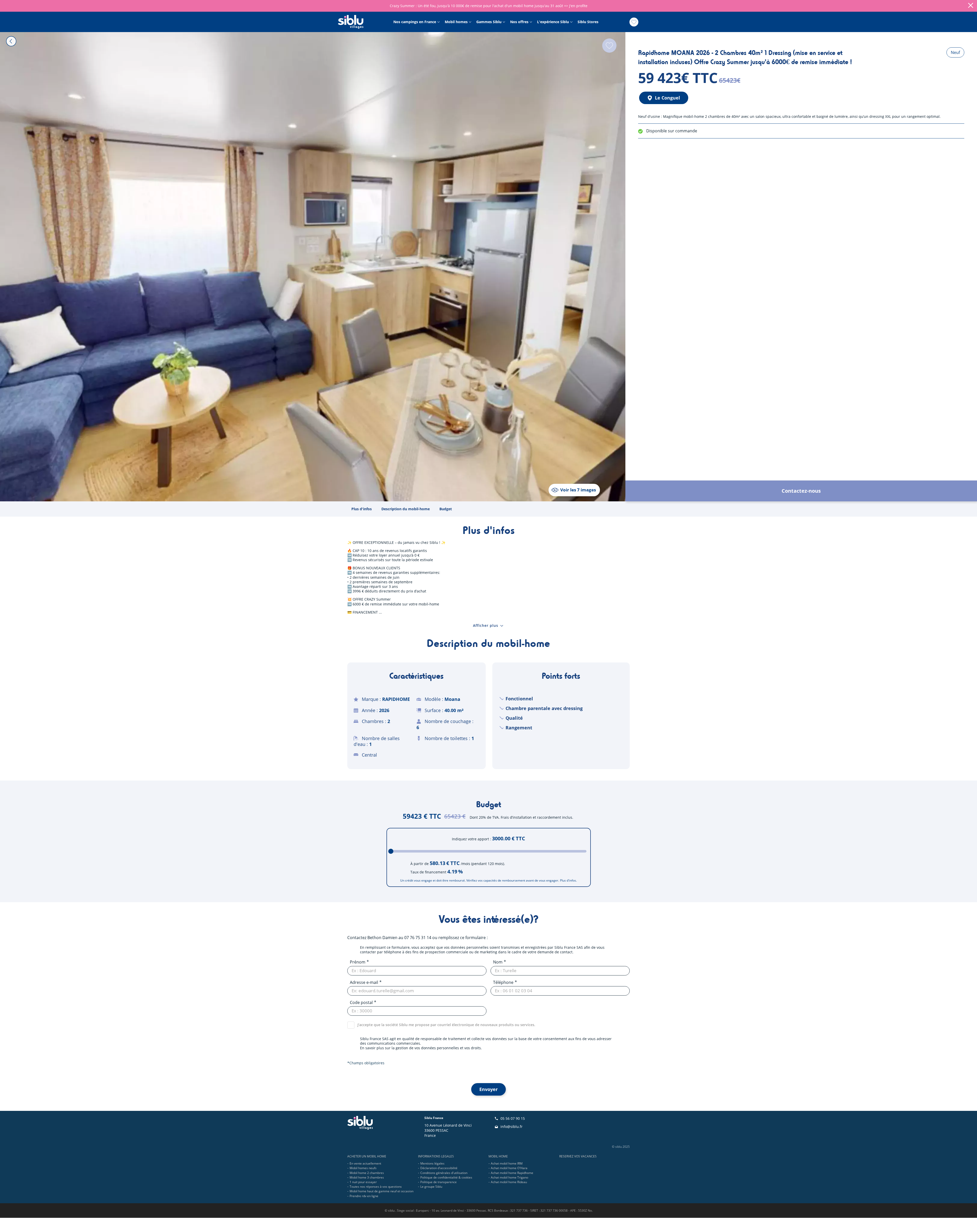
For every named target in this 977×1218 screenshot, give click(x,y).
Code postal (361, 1002)
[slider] (390, 851)
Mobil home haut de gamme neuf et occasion (381, 1191)
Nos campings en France (414, 22)
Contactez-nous (801, 490)
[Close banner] (970, 6)
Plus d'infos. (568, 881)
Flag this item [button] (609, 45)
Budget (445, 508)
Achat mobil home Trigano (509, 1177)
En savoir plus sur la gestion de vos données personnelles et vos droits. (421, 1047)
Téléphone (503, 982)
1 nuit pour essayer (363, 1182)
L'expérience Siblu (553, 22)
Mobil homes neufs (363, 1168)
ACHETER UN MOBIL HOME (366, 1156)
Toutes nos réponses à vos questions (376, 1186)
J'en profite (578, 5)
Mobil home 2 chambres (367, 1173)
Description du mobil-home (405, 508)
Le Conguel (667, 98)
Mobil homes (456, 22)
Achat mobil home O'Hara (509, 1168)
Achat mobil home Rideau (509, 1182)
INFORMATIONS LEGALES (436, 1156)
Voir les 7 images (578, 490)
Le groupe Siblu (431, 1186)
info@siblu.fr (511, 1126)
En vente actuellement (365, 1163)
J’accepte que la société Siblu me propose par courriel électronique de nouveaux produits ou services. (446, 1024)
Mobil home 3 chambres (367, 1177)
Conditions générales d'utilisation (443, 1173)
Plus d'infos (361, 508)
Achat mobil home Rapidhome (512, 1173)
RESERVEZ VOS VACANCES (578, 1156)
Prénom (357, 962)
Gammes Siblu (488, 22)
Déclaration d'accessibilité (438, 1168)
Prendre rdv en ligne (364, 1196)
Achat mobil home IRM (507, 1163)
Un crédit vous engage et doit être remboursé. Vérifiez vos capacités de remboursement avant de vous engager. (479, 881)
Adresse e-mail (364, 982)
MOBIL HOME (498, 1156)
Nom (497, 962)
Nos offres (519, 22)
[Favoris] (633, 22)
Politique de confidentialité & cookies (446, 1177)
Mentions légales (432, 1163)
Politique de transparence (438, 1182)
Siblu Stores (588, 22)
